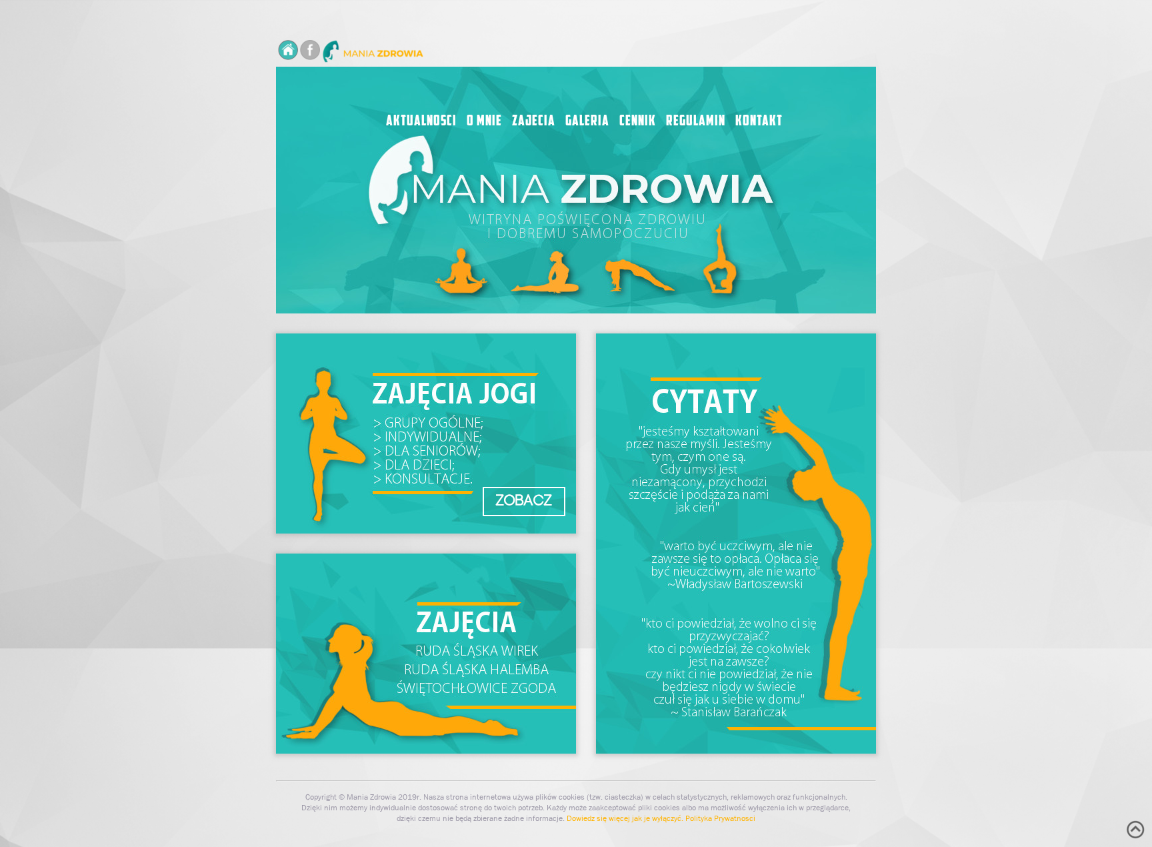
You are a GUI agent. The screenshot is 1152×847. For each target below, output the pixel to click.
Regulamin (695, 121)
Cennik (637, 121)
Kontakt (759, 121)
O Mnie (484, 121)
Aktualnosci (421, 121)
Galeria (587, 121)
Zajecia (533, 121)
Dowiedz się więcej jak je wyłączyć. (625, 818)
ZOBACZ (524, 501)
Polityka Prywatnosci (720, 818)
